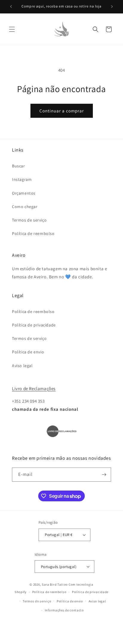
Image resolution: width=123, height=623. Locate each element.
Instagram (22, 179)
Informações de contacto (64, 610)
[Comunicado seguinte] (112, 6)
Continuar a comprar (61, 111)
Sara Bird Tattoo (55, 584)
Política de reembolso (33, 233)
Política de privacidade (34, 325)
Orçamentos (24, 193)
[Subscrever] (104, 475)
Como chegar (25, 206)
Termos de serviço (29, 220)
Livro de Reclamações (34, 388)
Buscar (18, 166)
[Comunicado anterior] (11, 6)
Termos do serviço (37, 601)
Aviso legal (22, 365)
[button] (12, 29)
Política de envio (28, 352)
